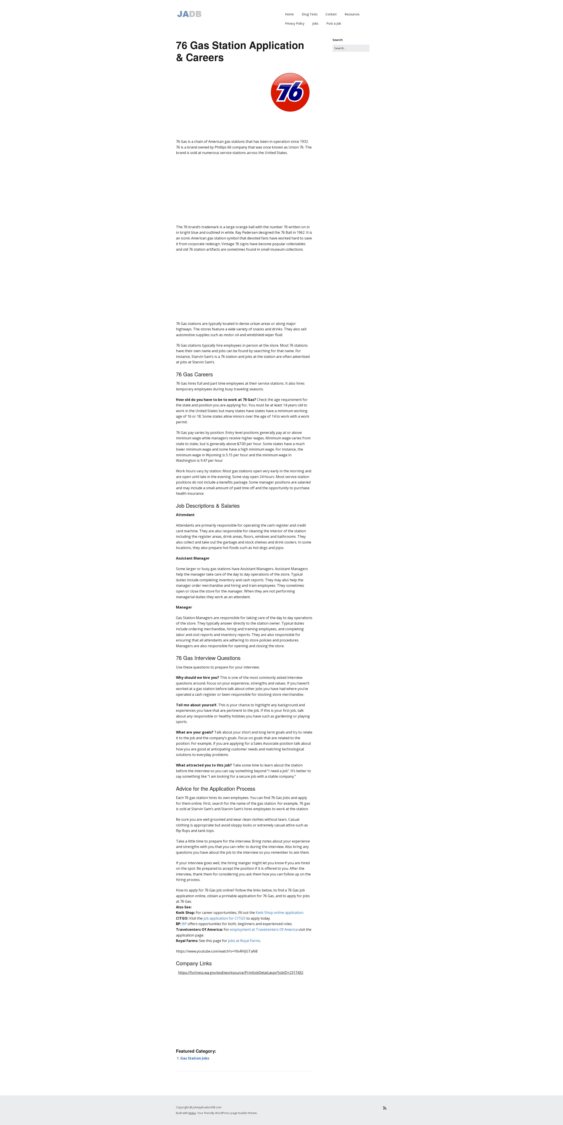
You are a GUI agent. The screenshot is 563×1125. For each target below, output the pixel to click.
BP (184, 923)
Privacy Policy (294, 23)
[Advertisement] (244, 145)
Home (289, 14)
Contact (331, 14)
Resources (352, 14)
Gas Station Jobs (194, 1058)
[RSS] (384, 1108)
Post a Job (333, 23)
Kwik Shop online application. (280, 912)
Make (192, 1113)
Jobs (315, 23)
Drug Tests (310, 14)
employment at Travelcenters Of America (264, 929)
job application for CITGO (224, 918)
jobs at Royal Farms (244, 940)
